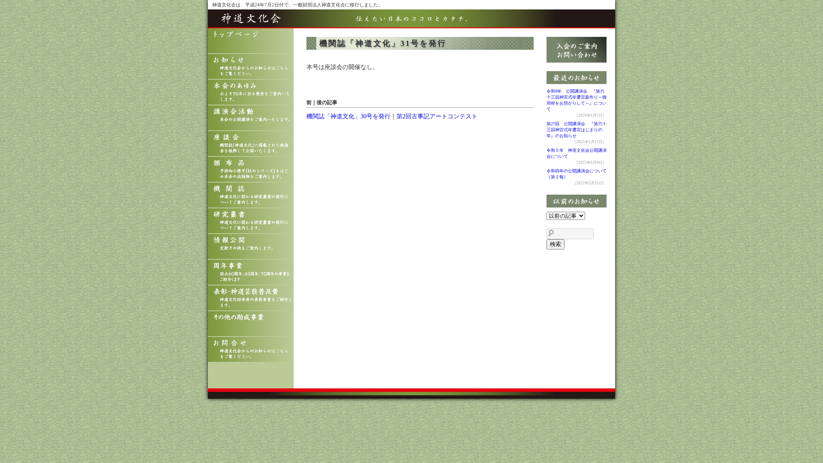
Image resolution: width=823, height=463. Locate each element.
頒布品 (251, 170)
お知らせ (251, 67)
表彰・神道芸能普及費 (251, 298)
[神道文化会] (411, 23)
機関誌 (251, 195)
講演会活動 (251, 118)
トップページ (251, 41)
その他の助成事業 (251, 324)
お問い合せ (251, 350)
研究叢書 (251, 221)
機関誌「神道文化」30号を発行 (348, 116)
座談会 (251, 144)
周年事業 (251, 273)
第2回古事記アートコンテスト (437, 116)
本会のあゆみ (251, 92)
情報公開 (251, 247)
